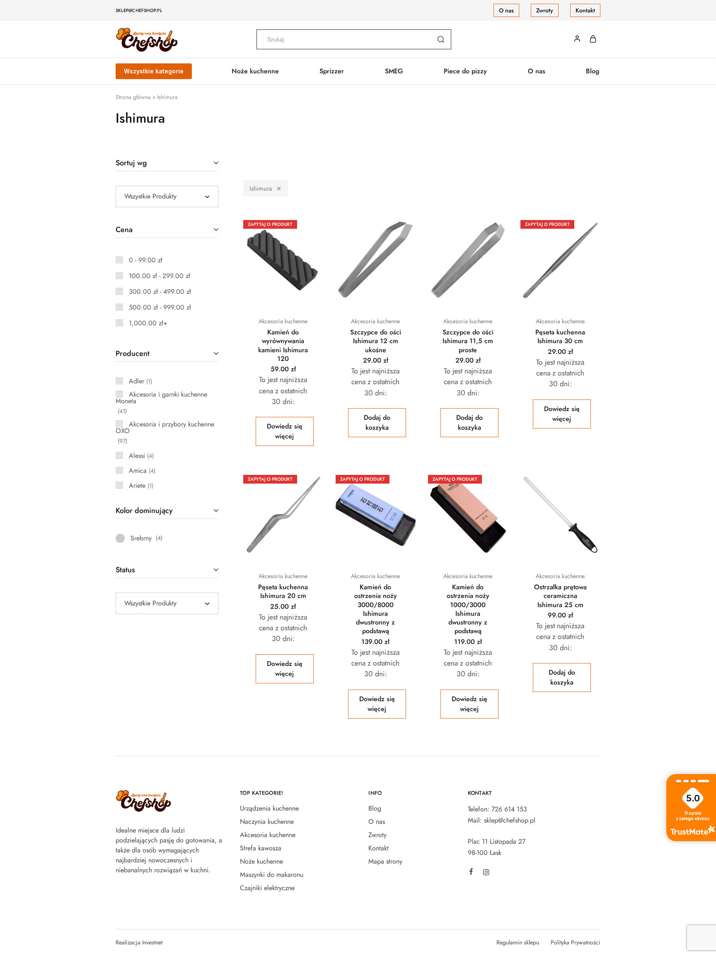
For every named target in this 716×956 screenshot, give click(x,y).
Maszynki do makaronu (271, 874)
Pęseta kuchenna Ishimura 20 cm (283, 591)
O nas (506, 10)
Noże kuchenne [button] (255, 71)
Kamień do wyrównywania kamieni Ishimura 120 (283, 345)
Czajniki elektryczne (267, 888)
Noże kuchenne (261, 861)
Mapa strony (385, 861)
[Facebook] (471, 873)
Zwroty (544, 10)
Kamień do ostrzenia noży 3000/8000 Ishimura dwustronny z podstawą (375, 609)
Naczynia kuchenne (267, 821)
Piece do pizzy (465, 71)
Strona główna (133, 97)
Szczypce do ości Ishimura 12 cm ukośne (375, 341)
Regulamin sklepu (517, 942)
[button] (377, 422)
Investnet (152, 942)
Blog (592, 71)
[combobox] (167, 196)
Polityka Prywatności (575, 942)
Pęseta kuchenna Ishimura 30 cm (560, 336)
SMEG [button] (394, 71)
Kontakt (585, 10)
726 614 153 (509, 809)
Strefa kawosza (260, 848)
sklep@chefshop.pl (139, 10)
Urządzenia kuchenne (269, 808)
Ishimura (260, 188)
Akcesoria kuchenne (283, 321)
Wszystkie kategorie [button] (154, 71)
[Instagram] (486, 874)
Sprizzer (331, 71)
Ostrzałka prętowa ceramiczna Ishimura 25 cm (560, 596)
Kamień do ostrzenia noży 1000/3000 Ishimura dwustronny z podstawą (468, 609)
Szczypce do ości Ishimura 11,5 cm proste (468, 341)
